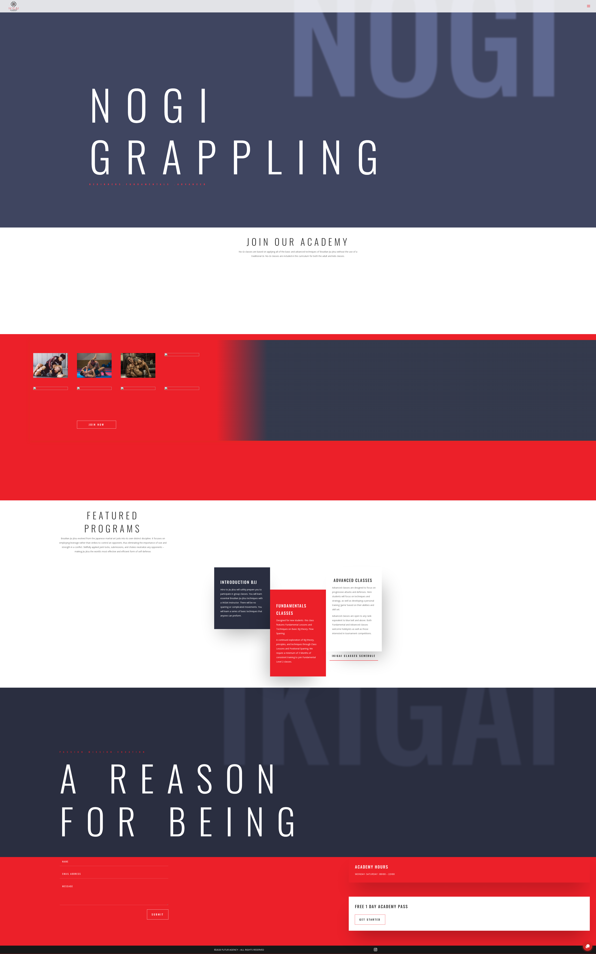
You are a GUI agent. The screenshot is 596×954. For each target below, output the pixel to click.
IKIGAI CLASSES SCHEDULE (354, 656)
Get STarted (370, 919)
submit (158, 914)
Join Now (96, 424)
